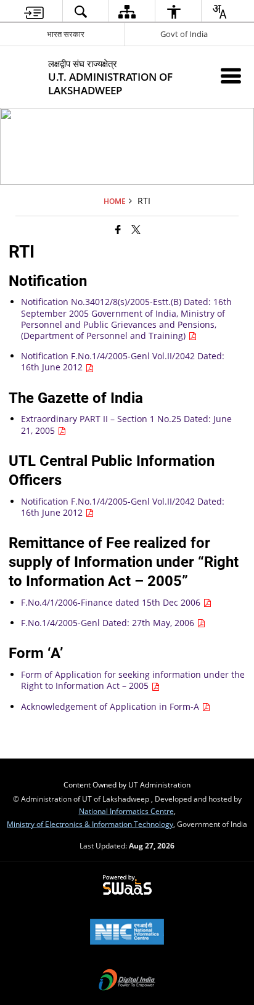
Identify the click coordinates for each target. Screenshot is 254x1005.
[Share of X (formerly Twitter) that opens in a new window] (136, 229)
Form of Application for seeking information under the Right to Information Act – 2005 (133, 680)
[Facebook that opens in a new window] (118, 229)
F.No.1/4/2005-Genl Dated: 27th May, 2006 (109, 623)
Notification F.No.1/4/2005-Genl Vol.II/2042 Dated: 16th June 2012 (122, 361)
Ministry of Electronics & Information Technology (90, 824)
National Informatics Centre (126, 811)
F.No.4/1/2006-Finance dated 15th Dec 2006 (112, 602)
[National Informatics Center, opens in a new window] (127, 932)
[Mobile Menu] (231, 75)
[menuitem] (33, 11)
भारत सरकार (65, 33)
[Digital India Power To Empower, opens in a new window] (127, 981)
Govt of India (184, 33)
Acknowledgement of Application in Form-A (111, 706)
